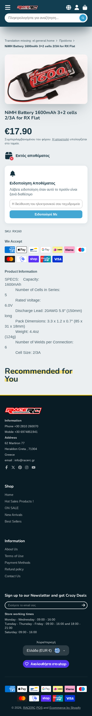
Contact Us (13, 576)
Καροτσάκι (85, 7)
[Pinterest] (20, 467)
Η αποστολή (60, 139)
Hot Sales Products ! (19, 501)
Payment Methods (17, 562)
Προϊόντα (65, 40)
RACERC (29, 707)
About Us (11, 549)
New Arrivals (13, 515)
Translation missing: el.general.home (30, 40)
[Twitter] (13, 467)
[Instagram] (27, 467)
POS (39, 707)
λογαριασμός (76, 7)
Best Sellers (13, 521)
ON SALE (12, 508)
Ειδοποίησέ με (46, 214)
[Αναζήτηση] (83, 18)
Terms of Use (14, 556)
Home (9, 494)
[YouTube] (34, 467)
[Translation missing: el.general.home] (27, 7)
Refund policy (14, 569)
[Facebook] (7, 467)
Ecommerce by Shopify (65, 707)
